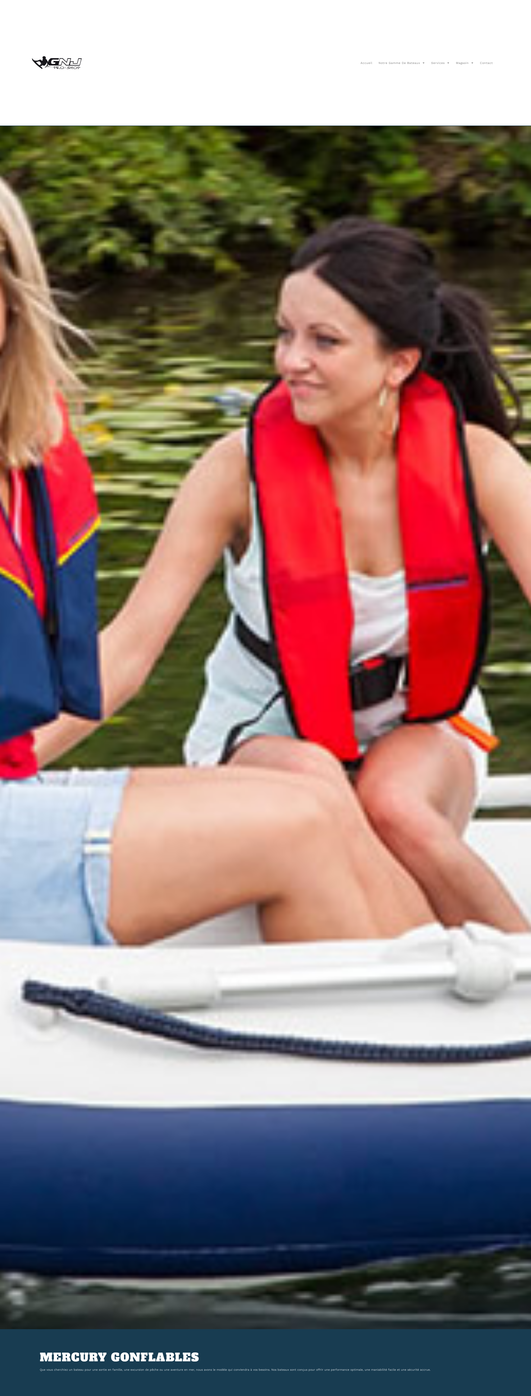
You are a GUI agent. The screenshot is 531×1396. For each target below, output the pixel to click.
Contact (486, 63)
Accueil (366, 63)
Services (438, 63)
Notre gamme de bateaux (399, 63)
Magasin (462, 63)
